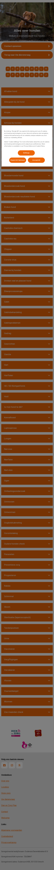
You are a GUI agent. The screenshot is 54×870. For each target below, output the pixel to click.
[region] (27, 146)
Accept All (36, 160)
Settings (26, 153)
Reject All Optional (18, 160)
